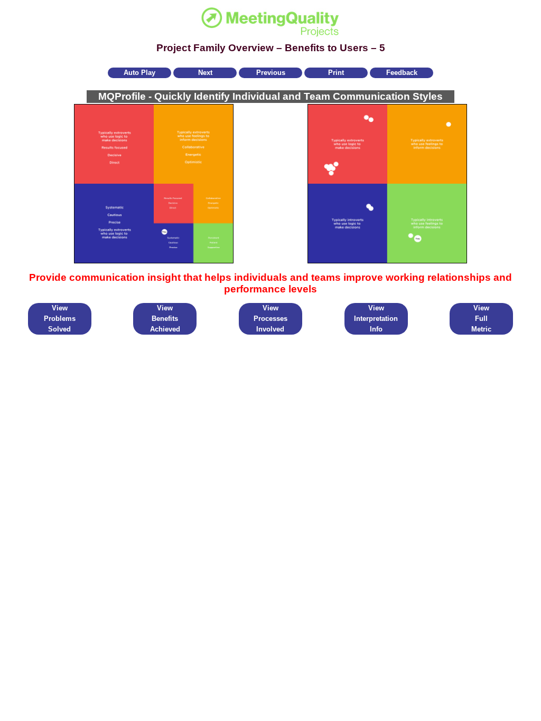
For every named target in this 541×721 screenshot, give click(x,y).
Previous (270, 73)
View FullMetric (481, 318)
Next (205, 73)
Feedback (401, 73)
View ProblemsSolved (60, 318)
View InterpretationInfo (376, 318)
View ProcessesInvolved (270, 318)
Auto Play (139, 73)
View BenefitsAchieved (165, 318)
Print (336, 73)
